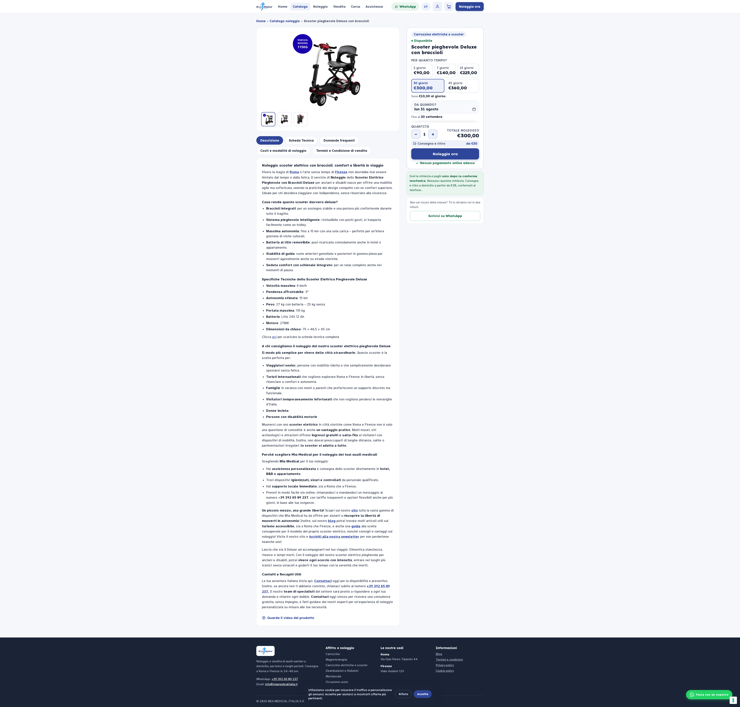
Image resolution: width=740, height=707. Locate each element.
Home (261, 21)
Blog (439, 654)
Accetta (422, 694)
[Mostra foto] (268, 119)
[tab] (269, 140)
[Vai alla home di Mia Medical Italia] (264, 6)
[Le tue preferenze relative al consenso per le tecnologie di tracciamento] (733, 700)
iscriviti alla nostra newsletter (334, 537)
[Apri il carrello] (448, 6)
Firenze (341, 172)
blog (332, 521)
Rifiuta (403, 694)
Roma (294, 172)
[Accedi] (437, 6)
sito (354, 510)
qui (274, 337)
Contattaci (323, 581)
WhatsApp (407, 6)
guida (355, 526)
